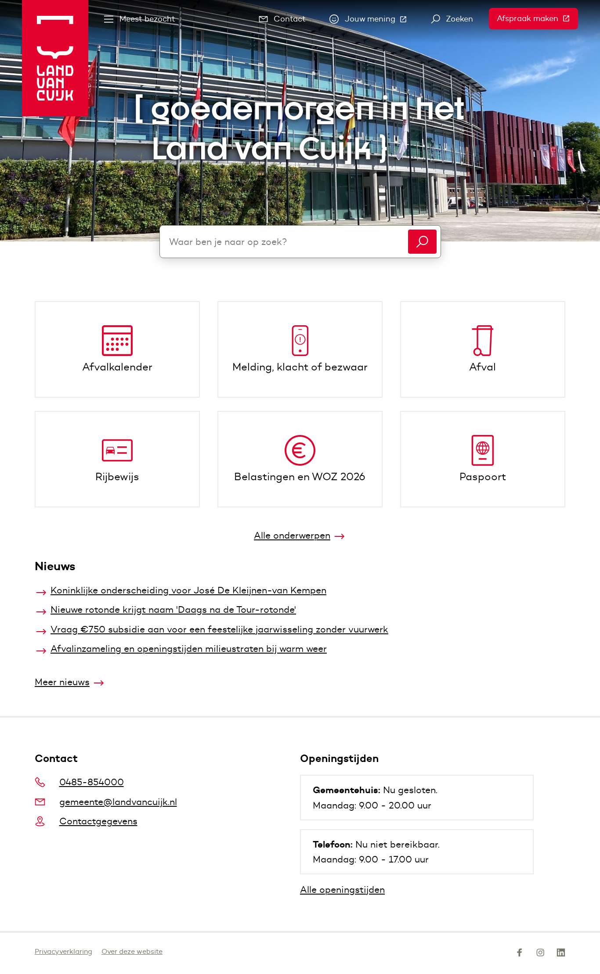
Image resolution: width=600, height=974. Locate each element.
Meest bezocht (147, 19)
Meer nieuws (62, 681)
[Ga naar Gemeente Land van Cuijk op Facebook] (519, 954)
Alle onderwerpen (292, 535)
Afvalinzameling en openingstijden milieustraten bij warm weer (189, 648)
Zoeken (459, 19)
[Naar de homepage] (55, 58)
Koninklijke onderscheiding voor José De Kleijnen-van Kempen (188, 590)
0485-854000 (91, 781)
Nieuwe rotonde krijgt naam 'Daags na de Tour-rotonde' (173, 609)
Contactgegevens (98, 821)
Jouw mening (380, 21)
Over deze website (132, 951)
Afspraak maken (537, 18)
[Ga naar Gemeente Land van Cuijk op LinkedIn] (561, 954)
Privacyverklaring (63, 951)
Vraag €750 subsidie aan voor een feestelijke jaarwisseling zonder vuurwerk (219, 629)
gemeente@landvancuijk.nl (118, 801)
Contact (290, 19)
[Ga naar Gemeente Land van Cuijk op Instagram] (540, 954)
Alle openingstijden (342, 889)
